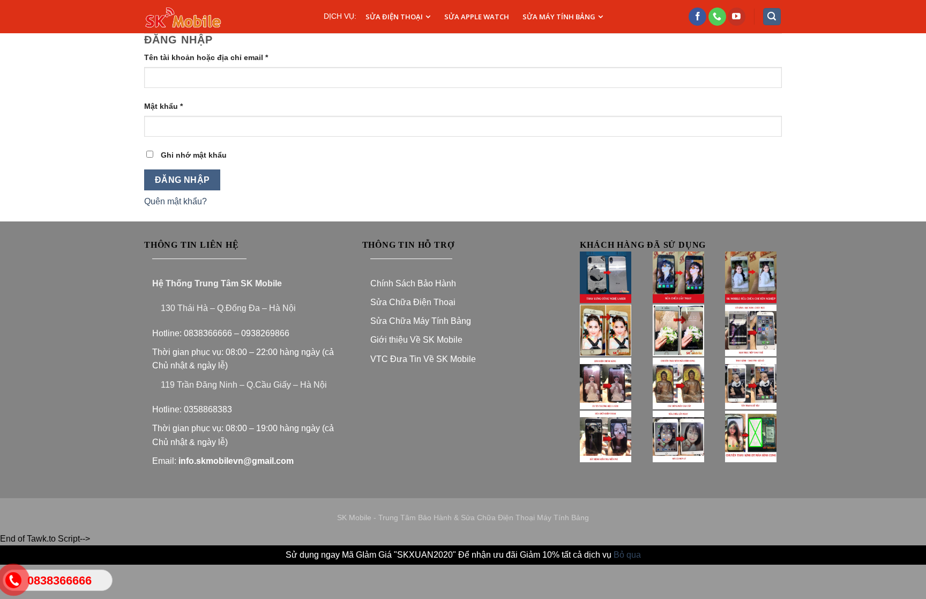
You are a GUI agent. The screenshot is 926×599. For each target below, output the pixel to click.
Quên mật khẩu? (175, 201)
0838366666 (208, 333)
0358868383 (208, 409)
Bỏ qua (627, 554)
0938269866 (266, 333)
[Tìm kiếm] (772, 17)
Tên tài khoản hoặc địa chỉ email (206, 57)
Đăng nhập (182, 179)
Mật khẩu (163, 106)
